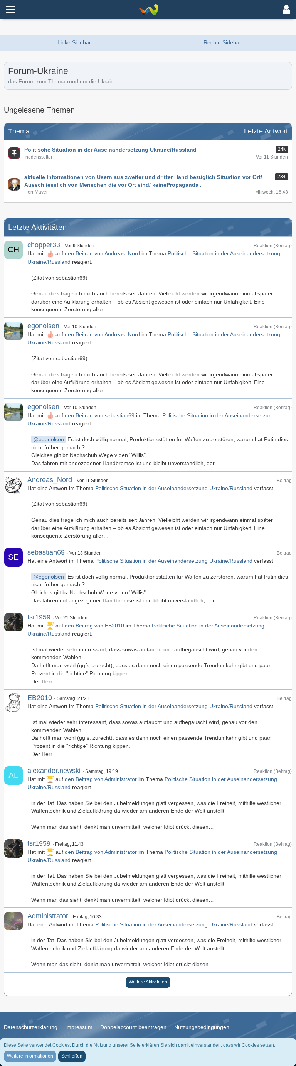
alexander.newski (54, 770)
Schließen (71, 1056)
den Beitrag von (102, 253)
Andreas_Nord (49, 480)
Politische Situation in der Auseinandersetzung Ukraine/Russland (173, 488)
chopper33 (43, 245)
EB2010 (39, 698)
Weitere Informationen (30, 1056)
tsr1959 (38, 617)
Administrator (47, 916)
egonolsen (43, 326)
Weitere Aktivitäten (148, 982)
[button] (10, 9)
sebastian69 (46, 552)
